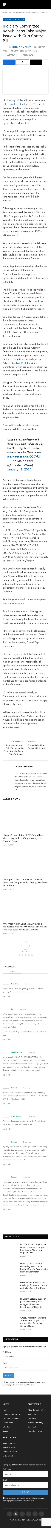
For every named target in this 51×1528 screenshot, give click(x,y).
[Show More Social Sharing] (45, 62)
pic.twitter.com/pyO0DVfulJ (24, 456)
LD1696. (32, 104)
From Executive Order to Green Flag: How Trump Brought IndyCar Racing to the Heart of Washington (34, 1267)
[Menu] (4, 4)
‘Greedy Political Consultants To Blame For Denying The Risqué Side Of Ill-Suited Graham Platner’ (33, 1321)
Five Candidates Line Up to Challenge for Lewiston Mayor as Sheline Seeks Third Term (33, 1285)
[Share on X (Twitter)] (22, 62)
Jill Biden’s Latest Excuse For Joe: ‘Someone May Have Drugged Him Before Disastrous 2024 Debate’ (33, 1303)
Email (5, 1363)
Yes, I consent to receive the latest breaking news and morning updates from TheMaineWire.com (23, 1383)
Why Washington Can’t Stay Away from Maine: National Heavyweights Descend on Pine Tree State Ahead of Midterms (25, 926)
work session (16, 104)
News (11, 12)
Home (5, 12)
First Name (7, 1352)
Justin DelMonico (21, 47)
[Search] (47, 4)
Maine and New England (23, 12)
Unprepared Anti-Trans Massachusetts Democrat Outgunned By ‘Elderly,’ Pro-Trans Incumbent (25, 882)
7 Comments (11, 55)
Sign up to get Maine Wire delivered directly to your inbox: (24, 1346)
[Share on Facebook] (9, 62)
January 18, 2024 (19, 469)
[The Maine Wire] (27, 4)
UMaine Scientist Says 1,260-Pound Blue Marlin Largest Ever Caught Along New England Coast (23, 838)
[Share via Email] (36, 62)
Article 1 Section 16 (13, 363)
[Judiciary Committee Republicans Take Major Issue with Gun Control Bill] (25, 81)
